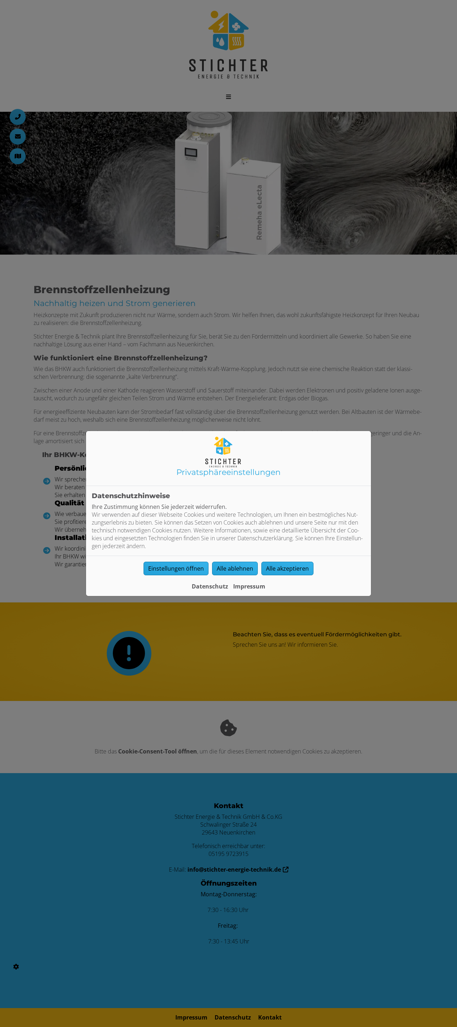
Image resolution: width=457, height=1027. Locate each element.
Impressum (249, 586)
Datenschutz (210, 586)
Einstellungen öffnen (176, 568)
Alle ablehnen (235, 568)
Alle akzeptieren (287, 568)
